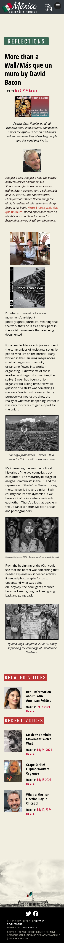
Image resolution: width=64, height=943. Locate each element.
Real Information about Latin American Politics (38, 696)
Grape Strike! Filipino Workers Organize (37, 769)
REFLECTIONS (26, 41)
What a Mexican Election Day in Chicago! (37, 799)
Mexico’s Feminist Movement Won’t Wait (39, 739)
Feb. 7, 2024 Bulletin (26, 91)
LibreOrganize (29, 927)
